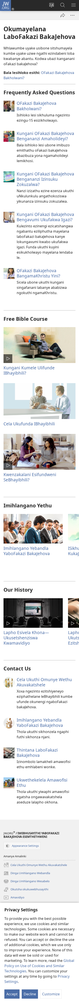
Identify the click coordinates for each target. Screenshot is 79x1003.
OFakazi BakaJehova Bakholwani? (36, 105)
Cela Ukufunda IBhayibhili (29, 424)
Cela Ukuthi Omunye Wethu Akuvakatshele (44, 682)
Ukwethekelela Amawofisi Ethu (42, 782)
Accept (12, 994)
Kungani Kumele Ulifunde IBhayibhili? (29, 370)
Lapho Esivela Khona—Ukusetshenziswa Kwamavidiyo (26, 638)
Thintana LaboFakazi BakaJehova (37, 752)
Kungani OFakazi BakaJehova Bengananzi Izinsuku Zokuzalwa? (45, 179)
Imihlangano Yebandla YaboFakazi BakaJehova (27, 550)
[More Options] (72, 15)
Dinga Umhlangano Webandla (27, 873)
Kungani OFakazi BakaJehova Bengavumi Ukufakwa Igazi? (45, 217)
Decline (30, 994)
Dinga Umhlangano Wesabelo (27, 881)
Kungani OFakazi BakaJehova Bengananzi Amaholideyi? (45, 136)
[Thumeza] (63, 15)
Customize (51, 994)
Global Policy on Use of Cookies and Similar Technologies (39, 965)
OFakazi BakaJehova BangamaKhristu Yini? (38, 273)
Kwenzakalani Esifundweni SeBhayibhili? (30, 477)
